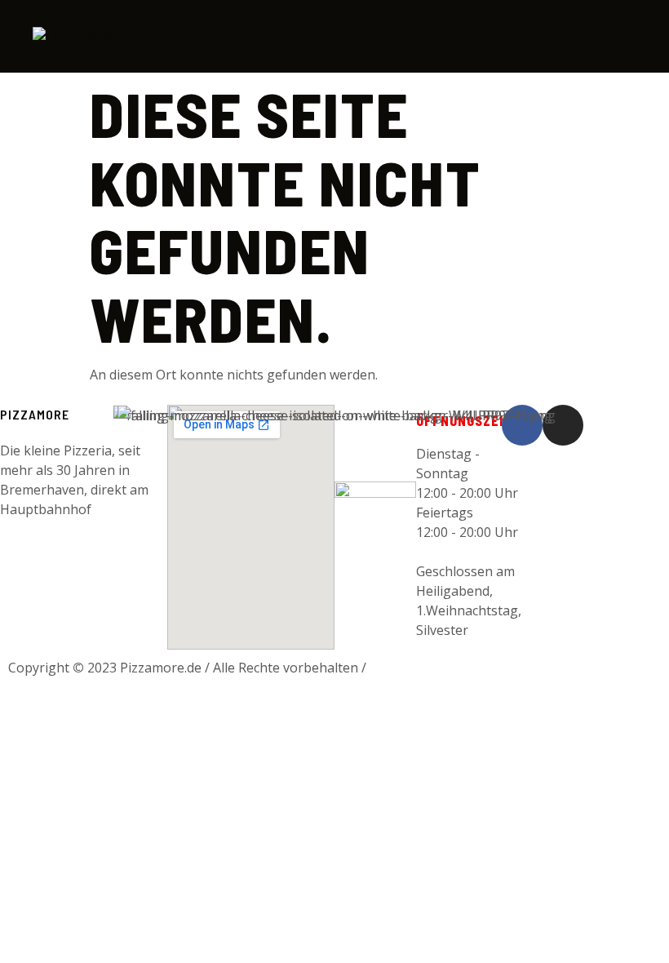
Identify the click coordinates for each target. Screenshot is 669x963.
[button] (619, 35)
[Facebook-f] (522, 425)
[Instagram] (563, 425)
